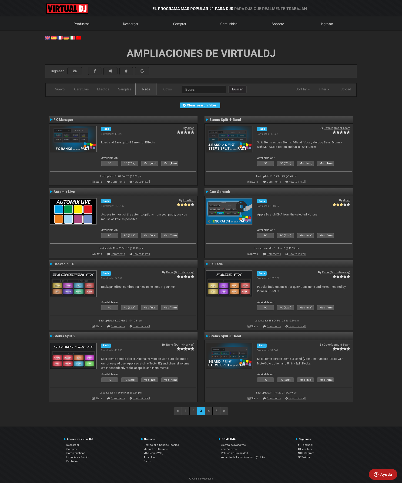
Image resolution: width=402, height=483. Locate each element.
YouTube (306, 449)
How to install (141, 181)
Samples (124, 89)
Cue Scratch (219, 192)
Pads (146, 89)
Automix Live (64, 192)
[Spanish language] (53, 37)
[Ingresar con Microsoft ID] (110, 71)
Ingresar (327, 24)
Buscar (237, 89)
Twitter (305, 457)
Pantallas (72, 461)
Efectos (103, 89)
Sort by (302, 89)
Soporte (278, 24)
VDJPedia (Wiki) (153, 453)
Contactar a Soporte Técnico (161, 445)
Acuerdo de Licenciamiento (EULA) (243, 457)
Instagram (307, 453)
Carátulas (81, 89)
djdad (190, 128)
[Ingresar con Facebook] (94, 71)
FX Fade (216, 264)
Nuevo (60, 89)
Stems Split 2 (64, 336)
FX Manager (63, 120)
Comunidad (229, 24)
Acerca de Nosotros (233, 445)
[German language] (66, 37)
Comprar (179, 24)
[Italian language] (72, 37)
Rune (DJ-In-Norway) (180, 272)
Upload (346, 89)
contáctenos (229, 449)
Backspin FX (64, 264)
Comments (118, 181)
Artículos (149, 457)
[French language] (60, 37)
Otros (167, 89)
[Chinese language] (78, 37)
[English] (47, 37)
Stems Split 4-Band (225, 120)
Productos (82, 24)
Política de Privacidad (234, 453)
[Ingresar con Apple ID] (126, 71)
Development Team (337, 128)
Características (75, 453)
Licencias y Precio (77, 457)
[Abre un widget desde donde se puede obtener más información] (383, 475)
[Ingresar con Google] (142, 71)
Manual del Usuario (156, 449)
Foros (147, 461)
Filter (323, 89)
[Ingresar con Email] (74, 71)
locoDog (188, 200)
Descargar (130, 24)
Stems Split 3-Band (225, 336)
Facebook (306, 445)
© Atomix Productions (201, 478)
